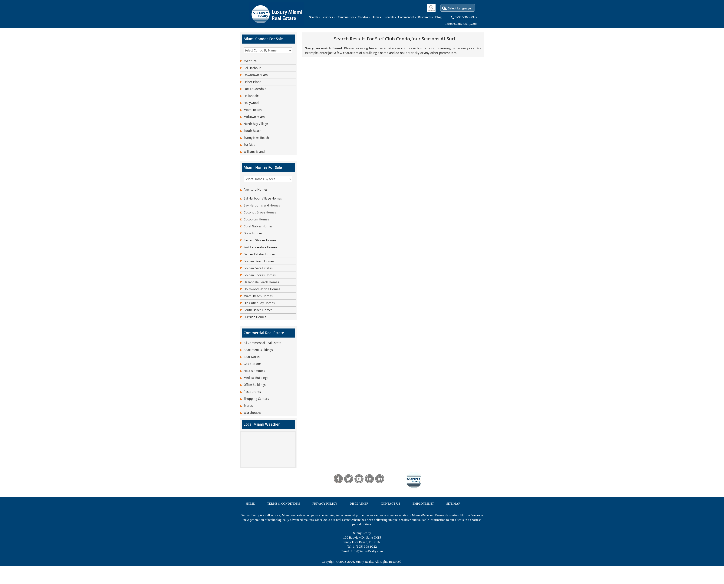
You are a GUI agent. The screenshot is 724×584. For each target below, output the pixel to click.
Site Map (453, 503)
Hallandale (251, 96)
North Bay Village (256, 124)
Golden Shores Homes (260, 275)
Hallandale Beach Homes (261, 282)
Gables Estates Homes (259, 254)
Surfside (249, 145)
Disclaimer (359, 503)
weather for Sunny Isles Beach (268, 466)
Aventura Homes (256, 189)
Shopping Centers (256, 399)
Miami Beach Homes (258, 296)
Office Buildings (255, 385)
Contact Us (390, 503)
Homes (376, 18)
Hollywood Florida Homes (262, 289)
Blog (438, 18)
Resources (425, 18)
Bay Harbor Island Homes (262, 205)
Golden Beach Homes (259, 261)
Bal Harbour (252, 68)
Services (327, 18)
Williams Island (254, 152)
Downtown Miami (256, 75)
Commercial (406, 18)
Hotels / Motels (254, 371)
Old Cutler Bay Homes (259, 303)
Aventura (250, 61)
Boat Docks (252, 357)
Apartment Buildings (258, 350)
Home (250, 503)
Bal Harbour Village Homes (263, 198)
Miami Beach (253, 110)
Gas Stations (253, 364)
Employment (423, 503)
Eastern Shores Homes (260, 240)
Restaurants (252, 392)
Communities (345, 18)
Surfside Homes (255, 317)
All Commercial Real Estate (262, 343)
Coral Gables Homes (258, 226)
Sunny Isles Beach (256, 138)
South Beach (253, 131)
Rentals (389, 18)
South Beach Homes (258, 310)
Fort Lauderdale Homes (260, 247)
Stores (248, 406)
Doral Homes (253, 233)
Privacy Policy (324, 503)
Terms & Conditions (283, 503)
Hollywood (251, 103)
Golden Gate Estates (258, 268)
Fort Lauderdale (255, 89)
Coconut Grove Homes (260, 212)
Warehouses (253, 413)
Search (313, 18)
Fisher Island (253, 82)
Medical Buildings (256, 378)
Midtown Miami (254, 117)
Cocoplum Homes (256, 219)
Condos (363, 18)
